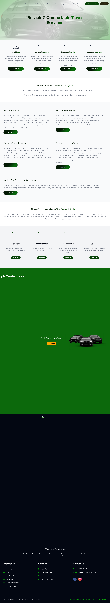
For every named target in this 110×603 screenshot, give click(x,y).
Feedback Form (12, 576)
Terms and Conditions (77, 599)
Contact (79, 4)
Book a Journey (92, 4)
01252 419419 (83, 569)
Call (105, 4)
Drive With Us (70, 4)
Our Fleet (38, 4)
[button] (10, 132)
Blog (62, 4)
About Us (10, 569)
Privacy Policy (11, 586)
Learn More (16, 69)
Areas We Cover (48, 4)
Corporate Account (47, 576)
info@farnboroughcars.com (87, 572)
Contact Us (10, 579)
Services (28, 4)
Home (21, 4)
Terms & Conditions (13, 583)
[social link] (75, 579)
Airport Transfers (47, 579)
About (57, 4)
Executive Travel (46, 572)
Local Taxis (45, 569)
